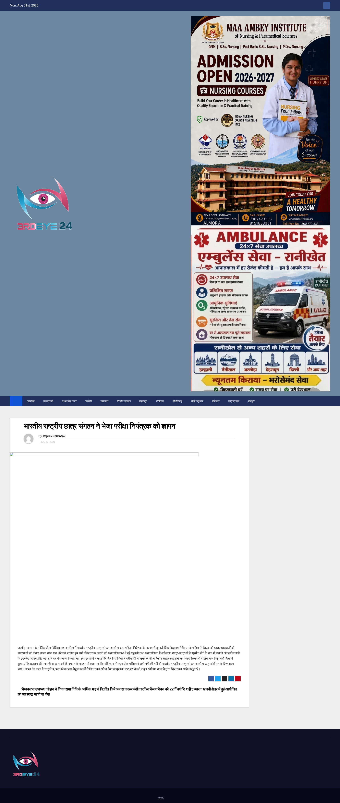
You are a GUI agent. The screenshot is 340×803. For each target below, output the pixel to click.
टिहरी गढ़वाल (124, 401)
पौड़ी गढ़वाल (197, 401)
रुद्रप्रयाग (233, 401)
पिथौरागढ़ (177, 401)
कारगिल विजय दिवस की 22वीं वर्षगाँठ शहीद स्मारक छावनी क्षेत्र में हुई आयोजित (188, 689)
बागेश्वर (216, 401)
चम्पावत (105, 401)
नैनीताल (160, 401)
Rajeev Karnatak (54, 436)
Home (160, 797)
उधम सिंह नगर (69, 401)
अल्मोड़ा (31, 401)
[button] (327, 401)
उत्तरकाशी (48, 401)
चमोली (88, 401)
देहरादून (143, 401)
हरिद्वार (251, 401)
